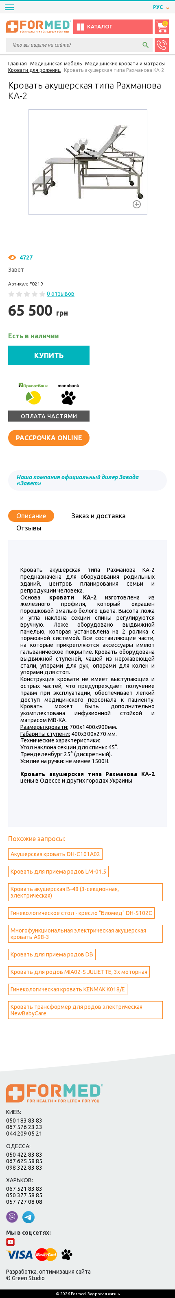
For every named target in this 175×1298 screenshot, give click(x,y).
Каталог (99, 27)
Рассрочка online (49, 437)
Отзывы (29, 528)
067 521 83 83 (24, 1189)
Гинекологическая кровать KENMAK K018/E (68, 989)
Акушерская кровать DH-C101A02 (55, 854)
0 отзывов (60, 293)
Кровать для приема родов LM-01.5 (58, 871)
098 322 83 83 (24, 1167)
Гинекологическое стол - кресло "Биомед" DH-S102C (81, 913)
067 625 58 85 (24, 1161)
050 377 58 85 (24, 1195)
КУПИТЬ (49, 355)
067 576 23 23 (24, 1127)
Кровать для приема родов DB (52, 954)
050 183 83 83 (24, 1120)
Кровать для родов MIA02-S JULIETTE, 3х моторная (79, 972)
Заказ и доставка (99, 515)
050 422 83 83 (24, 1154)
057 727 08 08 (24, 1201)
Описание (31, 515)
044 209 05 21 (24, 1133)
